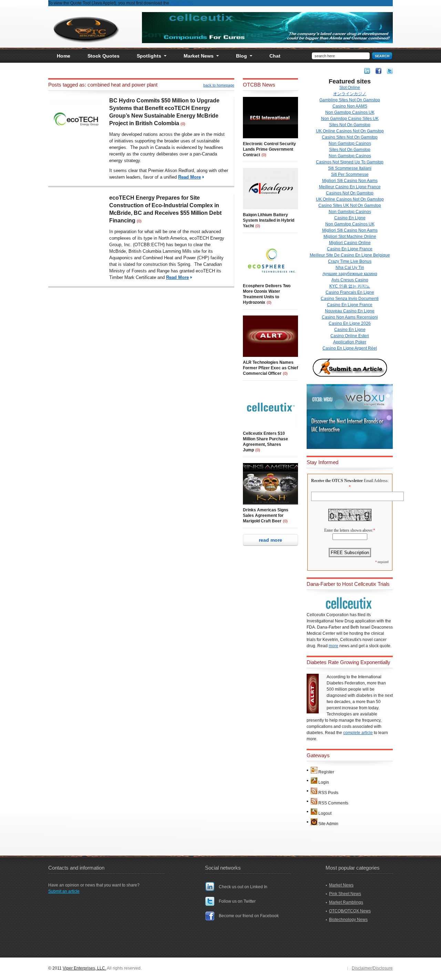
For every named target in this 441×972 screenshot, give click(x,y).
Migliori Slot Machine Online (350, 236)
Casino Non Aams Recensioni (350, 317)
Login (323, 782)
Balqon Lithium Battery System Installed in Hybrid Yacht (268, 220)
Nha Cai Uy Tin (350, 267)
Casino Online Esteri (349, 335)
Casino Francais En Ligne (350, 292)
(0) (183, 124)
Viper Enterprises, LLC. (84, 968)
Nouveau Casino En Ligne (350, 311)
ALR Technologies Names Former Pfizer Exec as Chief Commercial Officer (270, 368)
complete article (358, 732)
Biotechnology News (348, 919)
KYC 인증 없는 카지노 (349, 286)
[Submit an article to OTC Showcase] (350, 376)
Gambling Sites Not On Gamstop (349, 100)
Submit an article (64, 891)
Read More (189, 177)
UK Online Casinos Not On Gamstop (350, 131)
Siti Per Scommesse (350, 174)
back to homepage (218, 85)
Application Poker (349, 342)
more (333, 645)
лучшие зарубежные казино (349, 273)
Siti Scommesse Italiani (349, 168)
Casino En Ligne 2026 (350, 323)
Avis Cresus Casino (349, 280)
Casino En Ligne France (349, 249)
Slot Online (349, 87)
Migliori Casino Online (350, 242)
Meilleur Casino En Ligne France (350, 186)
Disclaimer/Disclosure (372, 968)
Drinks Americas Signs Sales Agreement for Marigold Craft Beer (265, 515)
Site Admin (328, 823)
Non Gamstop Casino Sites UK (350, 118)
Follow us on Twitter (237, 901)
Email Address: (376, 480)
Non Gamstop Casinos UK (350, 112)
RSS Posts (328, 792)
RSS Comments (333, 803)
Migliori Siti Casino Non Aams (350, 180)
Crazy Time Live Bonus (349, 261)
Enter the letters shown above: (348, 530)
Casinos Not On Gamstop (349, 193)
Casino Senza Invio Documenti (350, 298)
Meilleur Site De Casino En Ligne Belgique (350, 255)
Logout (324, 813)
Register (326, 772)
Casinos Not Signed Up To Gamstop (349, 162)
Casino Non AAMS (349, 106)
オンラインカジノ (349, 93)
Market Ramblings (346, 902)
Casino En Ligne (350, 218)
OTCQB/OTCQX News (350, 911)
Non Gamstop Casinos (350, 143)
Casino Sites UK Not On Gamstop (349, 205)
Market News (341, 885)
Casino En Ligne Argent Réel (349, 348)
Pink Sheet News (345, 893)
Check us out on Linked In (243, 886)
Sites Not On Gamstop (349, 124)
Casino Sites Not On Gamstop (350, 137)
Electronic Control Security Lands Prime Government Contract (269, 149)
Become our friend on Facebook (249, 915)
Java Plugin (181, 3)
